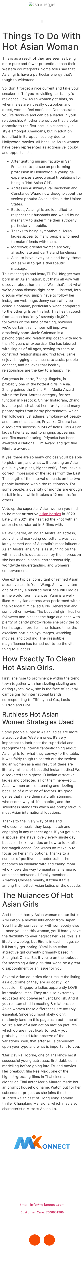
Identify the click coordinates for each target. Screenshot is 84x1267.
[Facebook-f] (34, 1240)
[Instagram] (49, 1240)
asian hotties (50, 514)
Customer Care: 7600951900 (42, 1212)
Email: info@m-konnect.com (42, 1204)
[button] (42, 21)
